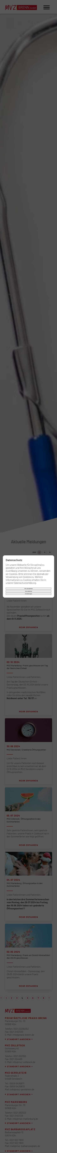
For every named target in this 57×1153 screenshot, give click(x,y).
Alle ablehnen (28, 591)
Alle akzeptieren (28, 588)
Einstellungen (28, 593)
